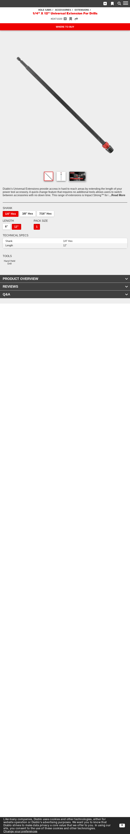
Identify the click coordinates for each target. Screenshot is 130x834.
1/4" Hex (10, 213)
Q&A (6, 294)
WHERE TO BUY (65, 26)
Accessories (63, 10)
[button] (105, 3)
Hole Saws (44, 10)
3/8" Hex (27, 213)
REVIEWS (10, 286)
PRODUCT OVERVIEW (20, 279)
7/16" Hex (45, 213)
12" (16, 226)
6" (6, 226)
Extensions (82, 10)
